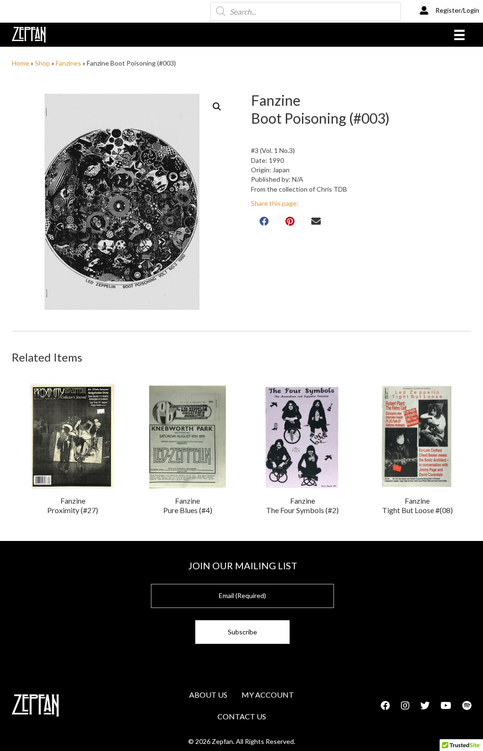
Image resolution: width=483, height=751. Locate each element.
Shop (42, 63)
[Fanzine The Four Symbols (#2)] (303, 437)
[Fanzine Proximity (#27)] (73, 437)
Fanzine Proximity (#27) (72, 505)
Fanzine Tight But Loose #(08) (417, 505)
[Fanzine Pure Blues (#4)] (187, 437)
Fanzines (68, 63)
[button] (216, 106)
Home (20, 63)
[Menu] (459, 35)
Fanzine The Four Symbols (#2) (302, 505)
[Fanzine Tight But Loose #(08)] (417, 437)
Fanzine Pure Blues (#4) (187, 505)
